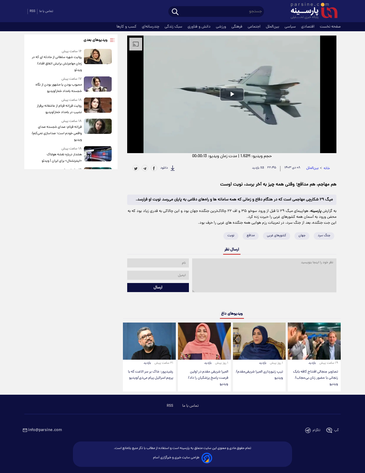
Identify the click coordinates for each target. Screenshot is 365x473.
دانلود (164, 168)
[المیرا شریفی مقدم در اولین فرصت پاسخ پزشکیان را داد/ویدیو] (204, 341)
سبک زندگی (174, 27)
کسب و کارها (127, 27)
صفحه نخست (330, 27)
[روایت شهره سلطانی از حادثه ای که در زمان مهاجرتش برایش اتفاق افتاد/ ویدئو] (98, 61)
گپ (336, 430)
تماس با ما (46, 11)
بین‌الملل (273, 27)
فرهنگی (237, 27)
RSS (32, 11)
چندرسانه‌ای (151, 27)
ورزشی (221, 27)
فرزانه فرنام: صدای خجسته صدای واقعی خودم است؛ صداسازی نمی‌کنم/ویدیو (57, 133)
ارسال (158, 287)
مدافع (251, 235)
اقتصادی (308, 27)
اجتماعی (255, 27)
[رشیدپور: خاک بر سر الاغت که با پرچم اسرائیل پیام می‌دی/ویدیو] (149, 341)
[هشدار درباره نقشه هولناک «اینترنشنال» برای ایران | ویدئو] (98, 155)
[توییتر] (136, 168)
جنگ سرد (324, 235)
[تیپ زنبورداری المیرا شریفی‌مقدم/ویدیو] (259, 341)
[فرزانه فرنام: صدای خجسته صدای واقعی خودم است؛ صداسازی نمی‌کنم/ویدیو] (98, 131)
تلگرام (316, 430)
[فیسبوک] (154, 168)
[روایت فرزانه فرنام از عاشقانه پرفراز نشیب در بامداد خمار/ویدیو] (98, 106)
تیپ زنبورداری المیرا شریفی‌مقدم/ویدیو (259, 375)
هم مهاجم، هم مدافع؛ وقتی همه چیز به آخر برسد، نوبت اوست (278, 184)
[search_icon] (175, 12)
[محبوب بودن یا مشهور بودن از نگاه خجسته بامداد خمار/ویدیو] (98, 85)
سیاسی (291, 27)
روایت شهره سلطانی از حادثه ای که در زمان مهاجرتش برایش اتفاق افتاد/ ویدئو (57, 64)
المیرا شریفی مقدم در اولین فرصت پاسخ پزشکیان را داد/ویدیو (208, 378)
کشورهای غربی (276, 235)
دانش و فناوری (200, 27)
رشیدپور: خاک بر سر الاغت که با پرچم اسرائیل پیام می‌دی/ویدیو (150, 375)
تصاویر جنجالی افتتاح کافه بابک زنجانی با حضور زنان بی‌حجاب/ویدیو (315, 378)
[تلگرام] (145, 168)
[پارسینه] (311, 11)
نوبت (230, 235)
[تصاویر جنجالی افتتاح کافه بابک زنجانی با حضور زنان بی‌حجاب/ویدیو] (314, 341)
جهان (301, 235)
